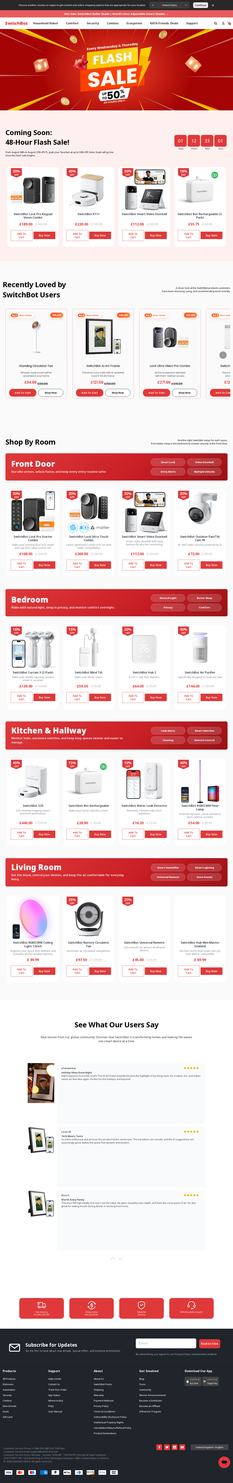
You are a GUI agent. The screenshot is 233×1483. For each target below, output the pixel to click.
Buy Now (44, 235)
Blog (141, 1378)
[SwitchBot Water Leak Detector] (144, 781)
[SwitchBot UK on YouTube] (182, 1447)
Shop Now (51, 392)
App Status (54, 1395)
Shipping (99, 1389)
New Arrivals (9, 1406)
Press (142, 1384)
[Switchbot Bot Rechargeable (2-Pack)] (200, 189)
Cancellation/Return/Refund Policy (112, 1427)
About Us (99, 1378)
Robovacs (8, 1384)
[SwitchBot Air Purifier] (200, 648)
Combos (7, 1400)
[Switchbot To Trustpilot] (170, 1460)
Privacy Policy (101, 1406)
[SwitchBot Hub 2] (144, 648)
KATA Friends (159, 23)
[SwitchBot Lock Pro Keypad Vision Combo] (33, 189)
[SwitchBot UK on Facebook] (159, 1447)
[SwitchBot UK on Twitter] (167, 1447)
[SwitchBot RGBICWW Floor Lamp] (200, 781)
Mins (207, 149)
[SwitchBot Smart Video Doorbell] (144, 189)
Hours (194, 149)
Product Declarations (105, 1433)
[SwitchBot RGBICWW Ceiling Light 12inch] (33, 918)
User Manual (55, 1411)
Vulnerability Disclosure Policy (110, 1417)
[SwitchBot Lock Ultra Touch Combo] (88, 512)
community (145, 1389)
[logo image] (16, 23)
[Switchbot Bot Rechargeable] (88, 781)
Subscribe (209, 1343)
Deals (6, 1411)
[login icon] (223, 23)
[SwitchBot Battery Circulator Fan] (88, 918)
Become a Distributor (150, 1400)
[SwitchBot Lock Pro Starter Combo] (33, 512)
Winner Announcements (152, 1395)
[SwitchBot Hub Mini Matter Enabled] (200, 918)
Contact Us (54, 1384)
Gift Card (7, 1417)
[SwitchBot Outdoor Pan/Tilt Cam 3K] (200, 512)
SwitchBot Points (103, 1384)
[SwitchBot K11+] (88, 189)
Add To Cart (21, 235)
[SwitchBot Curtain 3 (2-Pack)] (33, 648)
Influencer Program (150, 1411)
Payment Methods (104, 1400)
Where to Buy (55, 1400)
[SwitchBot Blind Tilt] (88, 648)
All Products (9, 1378)
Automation (9, 1389)
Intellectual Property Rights (109, 1422)
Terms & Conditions (104, 1411)
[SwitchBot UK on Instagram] (174, 1447)
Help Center (54, 1378)
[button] (112, 1259)
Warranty (99, 1395)
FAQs (51, 1406)
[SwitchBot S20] (33, 781)
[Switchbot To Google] (211, 1460)
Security (7, 1395)
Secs (220, 149)
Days (181, 149)
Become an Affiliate (149, 1406)
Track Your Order (57, 1389)
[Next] (223, 355)
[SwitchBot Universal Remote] (144, 918)
